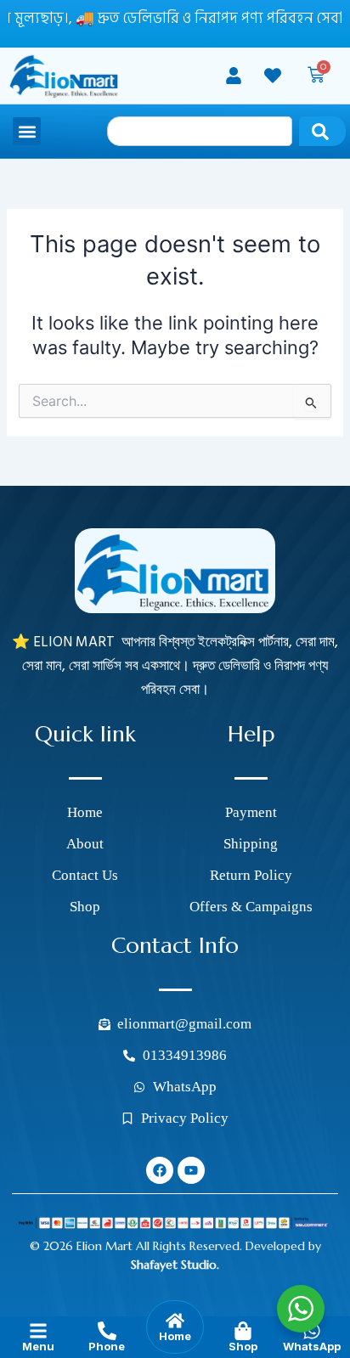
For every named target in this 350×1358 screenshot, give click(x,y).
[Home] (175, 1320)
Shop (243, 1346)
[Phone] (107, 1330)
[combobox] (199, 131)
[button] (27, 131)
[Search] (322, 131)
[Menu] (38, 1330)
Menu (38, 1346)
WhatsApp (312, 1346)
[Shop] (243, 1330)
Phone (106, 1346)
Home (175, 1336)
